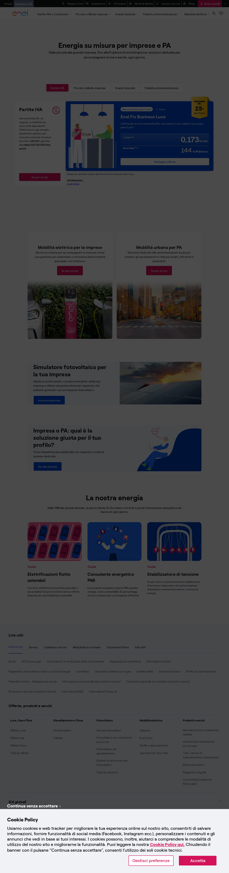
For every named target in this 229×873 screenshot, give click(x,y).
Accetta (197, 860)
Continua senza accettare (32, 805)
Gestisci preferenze (151, 860)
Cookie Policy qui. (167, 844)
